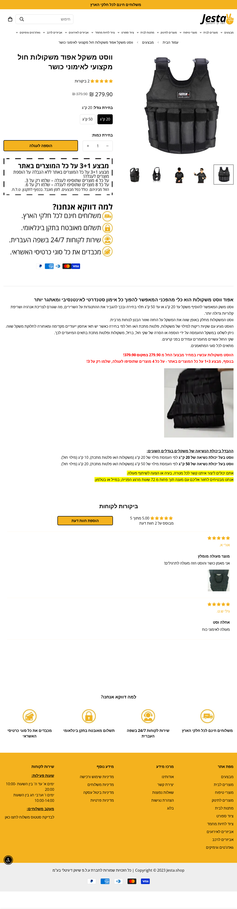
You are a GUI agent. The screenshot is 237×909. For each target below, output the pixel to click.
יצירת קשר (165, 784)
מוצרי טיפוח (190, 32)
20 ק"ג (105, 119)
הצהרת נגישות (162, 800)
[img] (219, 538)
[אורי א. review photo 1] (219, 580)
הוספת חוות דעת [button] (85, 520)
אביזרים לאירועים (79, 32)
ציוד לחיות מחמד (105, 32)
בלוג (170, 808)
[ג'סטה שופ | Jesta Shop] (217, 19)
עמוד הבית (170, 42)
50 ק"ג (87, 119)
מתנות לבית (147, 32)
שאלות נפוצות (163, 792)
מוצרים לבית (210, 32)
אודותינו (168, 776)
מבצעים (229, 32)
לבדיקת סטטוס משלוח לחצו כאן (29, 817)
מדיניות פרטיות (102, 800)
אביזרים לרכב (54, 32)
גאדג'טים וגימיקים (30, 32)
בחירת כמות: (102, 135)
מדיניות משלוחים (100, 784)
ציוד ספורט (127, 32)
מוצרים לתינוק (169, 32)
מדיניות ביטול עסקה (98, 792)
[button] (10, 19)
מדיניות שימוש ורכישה (97, 776)
